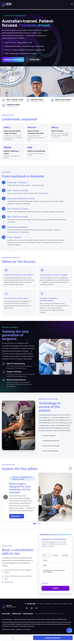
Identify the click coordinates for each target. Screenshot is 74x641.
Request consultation (53, 638)
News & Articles (28, 613)
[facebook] (27, 608)
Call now (18, 638)
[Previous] (5, 497)
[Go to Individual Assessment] (38, 523)
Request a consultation (13, 59)
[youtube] (36, 608)
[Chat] (69, 630)
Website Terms (16, 613)
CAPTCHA (45, 583)
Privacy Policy (6, 613)
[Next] (68, 497)
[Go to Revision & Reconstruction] (40, 523)
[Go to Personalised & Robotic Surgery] (34, 523)
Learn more (15, 516)
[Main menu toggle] (72, 4)
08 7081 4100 (34, 59)
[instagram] (32, 608)
